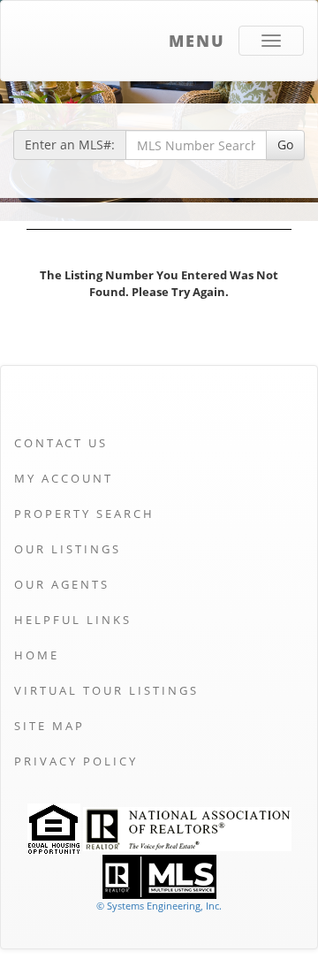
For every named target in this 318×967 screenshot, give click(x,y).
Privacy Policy (76, 761)
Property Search (84, 514)
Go (285, 144)
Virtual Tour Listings (106, 690)
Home (36, 655)
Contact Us (61, 443)
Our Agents (62, 584)
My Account (63, 478)
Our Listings (67, 549)
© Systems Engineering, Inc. (159, 905)
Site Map (49, 726)
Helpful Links (73, 620)
